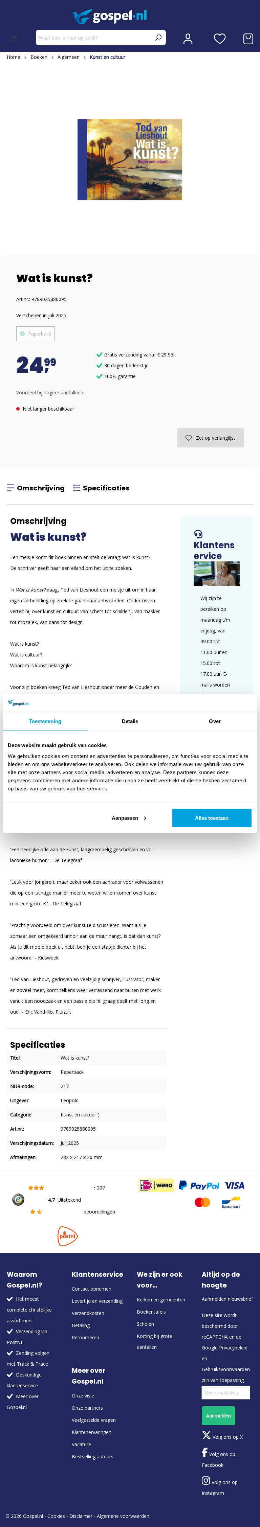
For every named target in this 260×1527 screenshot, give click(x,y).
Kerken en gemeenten (161, 1299)
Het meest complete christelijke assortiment (29, 1310)
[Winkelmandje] (248, 39)
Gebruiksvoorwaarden (226, 1369)
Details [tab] (130, 721)
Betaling (81, 1325)
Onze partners (87, 1408)
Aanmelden (218, 1415)
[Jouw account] (187, 39)
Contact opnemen (91, 1289)
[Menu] (14, 39)
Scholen (145, 1324)
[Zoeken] (158, 37)
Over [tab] (214, 721)
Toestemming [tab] (45, 721)
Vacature (81, 1444)
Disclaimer (80, 1516)
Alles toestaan (212, 817)
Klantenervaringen (91, 1432)
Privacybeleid (233, 1347)
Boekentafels (151, 1312)
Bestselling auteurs (92, 1456)
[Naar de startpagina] (130, 16)
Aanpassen (125, 817)
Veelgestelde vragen (94, 1420)
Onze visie (83, 1395)
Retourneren (85, 1337)
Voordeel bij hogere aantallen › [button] (49, 392)
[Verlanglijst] (220, 39)
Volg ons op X (227, 1437)
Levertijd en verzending (97, 1301)
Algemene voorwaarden (123, 1516)
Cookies (56, 1516)
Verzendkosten (88, 1313)
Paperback (39, 333)
